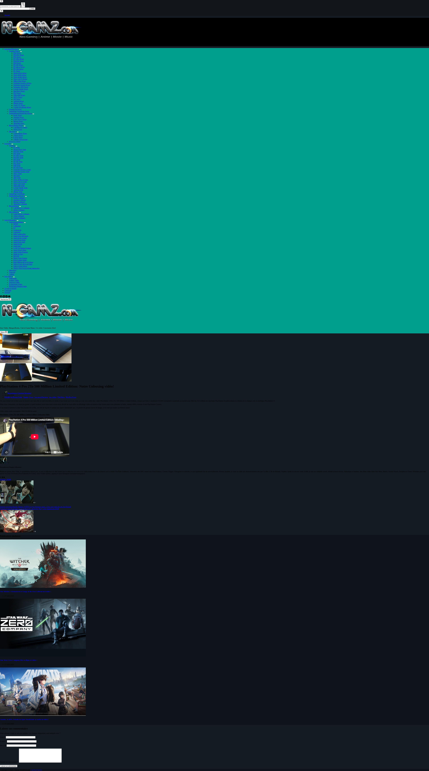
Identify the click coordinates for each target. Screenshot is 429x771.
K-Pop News (18, 137)
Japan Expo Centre (20, 238)
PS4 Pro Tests (18, 158)
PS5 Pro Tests (18, 152)
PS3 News (17, 93)
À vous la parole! (10, 288)
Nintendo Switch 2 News (22, 83)
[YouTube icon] (4, 477)
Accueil (7, 292)
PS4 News (17, 63)
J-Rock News (18, 135)
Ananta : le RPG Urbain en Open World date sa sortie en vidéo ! (24, 719)
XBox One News (19, 81)
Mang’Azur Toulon (20, 258)
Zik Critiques (13, 212)
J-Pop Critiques (18, 216)
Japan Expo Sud (19, 242)
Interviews (12, 270)
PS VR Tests (17, 162)
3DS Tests (17, 178)
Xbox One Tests (19, 184)
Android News (18, 101)
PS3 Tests (16, 164)
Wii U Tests (17, 174)
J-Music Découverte (20, 139)
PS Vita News (18, 69)
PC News (16, 71)
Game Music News (20, 133)
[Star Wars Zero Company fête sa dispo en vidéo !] (43, 656)
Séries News (17, 129)
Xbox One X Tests (20, 182)
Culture (11, 274)
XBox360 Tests (18, 186)
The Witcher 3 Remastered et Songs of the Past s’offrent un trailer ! (25, 591)
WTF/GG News (14, 141)
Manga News (18, 121)
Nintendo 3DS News (20, 87)
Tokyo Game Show (20, 266)
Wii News (16, 99)
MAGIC (16, 256)
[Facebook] (1, 297)
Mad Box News (19, 91)
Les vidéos (8, 276)
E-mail (3, 741)
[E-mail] (9, 297)
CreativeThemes (36, 770)
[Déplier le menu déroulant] (20, 49)
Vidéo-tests (13, 278)
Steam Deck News (20, 73)
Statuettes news (18, 123)
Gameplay (17, 232)
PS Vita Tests (18, 168)
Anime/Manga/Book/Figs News (20, 113)
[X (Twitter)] (4, 297)
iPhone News (18, 103)
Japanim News (18, 117)
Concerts (12, 272)
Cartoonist (17, 226)
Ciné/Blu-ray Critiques (21, 208)
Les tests (7, 143)
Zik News (12, 131)
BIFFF (15, 224)
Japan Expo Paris (19, 240)
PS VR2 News (18, 59)
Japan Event (17, 244)
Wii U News (17, 97)
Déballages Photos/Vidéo (18, 286)
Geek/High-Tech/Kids (17, 194)
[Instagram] (6, 297)
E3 (14, 228)
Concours (7, 290)
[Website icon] (2, 477)
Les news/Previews (11, 49)
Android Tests (18, 190)
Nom (2, 737)
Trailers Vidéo (14, 280)
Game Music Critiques (21, 214)
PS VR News (18, 65)
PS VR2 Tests (18, 156)
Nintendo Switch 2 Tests (22, 170)
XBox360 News (19, 95)
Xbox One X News (20, 79)
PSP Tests (16, 166)
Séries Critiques (18, 210)
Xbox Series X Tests (20, 180)
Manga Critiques (19, 202)
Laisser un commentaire (8, 766)
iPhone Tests (17, 192)
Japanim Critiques (19, 200)
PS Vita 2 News (19, 67)
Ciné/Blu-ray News (20, 127)
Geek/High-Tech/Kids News (19, 111)
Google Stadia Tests (20, 188)
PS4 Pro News (18, 61)
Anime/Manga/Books (16, 196)
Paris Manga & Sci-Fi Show (23, 262)
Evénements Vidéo (15, 284)
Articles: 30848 (5, 479)
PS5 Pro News (18, 55)
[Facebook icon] (0, 477)
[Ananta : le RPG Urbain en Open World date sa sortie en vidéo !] (43, 715)
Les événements (10, 220)
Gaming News (14, 51)
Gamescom (17, 230)
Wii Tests (16, 176)
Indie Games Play (19, 234)
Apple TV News (19, 105)
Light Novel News (20, 119)
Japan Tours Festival (20, 252)
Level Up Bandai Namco (22, 248)
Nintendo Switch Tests (21, 172)
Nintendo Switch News (21, 85)
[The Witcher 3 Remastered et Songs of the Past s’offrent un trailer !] (43, 587)
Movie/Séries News (16, 125)
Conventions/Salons (16, 222)
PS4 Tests (16, 160)
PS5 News (17, 57)
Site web (3, 745)
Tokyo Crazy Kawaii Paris (22, 264)
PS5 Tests (16, 154)
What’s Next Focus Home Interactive (26, 268)
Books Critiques (19, 198)
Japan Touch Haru (19, 250)
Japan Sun (17, 246)
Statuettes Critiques (20, 204)
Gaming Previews (15, 109)
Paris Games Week (20, 260)
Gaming (12, 145)
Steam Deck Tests (19, 149)
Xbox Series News (20, 77)
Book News (17, 115)
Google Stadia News (20, 89)
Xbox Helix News (19, 75)
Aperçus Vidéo (14, 282)
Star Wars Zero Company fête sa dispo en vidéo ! (18, 660)
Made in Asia (18, 254)
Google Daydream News (22, 107)
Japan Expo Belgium (20, 236)
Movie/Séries (13, 206)
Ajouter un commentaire (9, 762)
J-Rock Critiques (19, 218)
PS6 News (17, 53)
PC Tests (16, 147)
